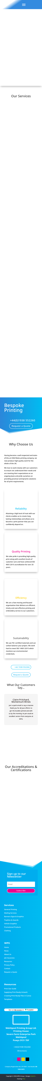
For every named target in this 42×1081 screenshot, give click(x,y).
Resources (8, 961)
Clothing (7, 931)
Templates (8, 999)
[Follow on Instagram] (19, 1059)
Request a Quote (21, 426)
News (6, 951)
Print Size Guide (10, 989)
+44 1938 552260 (22, 667)
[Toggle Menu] (24, 5)
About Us (7, 954)
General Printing (10, 909)
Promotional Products (12, 927)
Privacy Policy (9, 965)
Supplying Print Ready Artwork (15, 992)
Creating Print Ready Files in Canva (17, 996)
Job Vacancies (9, 958)
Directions (22, 1051)
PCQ (24, 1079)
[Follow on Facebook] (14, 1059)
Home (6, 947)
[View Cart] (31, 4)
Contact (7, 968)
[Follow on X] (27, 1059)
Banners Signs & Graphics (14, 916)
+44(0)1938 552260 (22, 420)
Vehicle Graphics (10, 923)
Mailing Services (10, 913)
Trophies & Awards (11, 920)
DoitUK (33, 1076)
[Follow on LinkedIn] (23, 1059)
